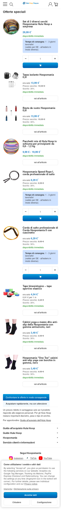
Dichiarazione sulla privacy (26, 488)
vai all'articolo (40, 98)
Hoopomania (10, 438)
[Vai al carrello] (56, 4)
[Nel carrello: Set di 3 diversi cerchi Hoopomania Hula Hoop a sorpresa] (40, 65)
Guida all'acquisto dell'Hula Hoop (35, 420)
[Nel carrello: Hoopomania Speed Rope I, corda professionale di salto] (40, 218)
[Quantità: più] (55, 58)
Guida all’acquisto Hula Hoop (19, 428)
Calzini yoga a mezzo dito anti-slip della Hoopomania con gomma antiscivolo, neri (40, 324)
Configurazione (44, 502)
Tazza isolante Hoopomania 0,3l (38, 75)
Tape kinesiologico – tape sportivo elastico (37, 287)
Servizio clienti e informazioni (19, 442)
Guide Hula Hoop (12, 433)
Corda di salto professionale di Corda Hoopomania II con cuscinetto (40, 230)
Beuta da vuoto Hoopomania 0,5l (39, 109)
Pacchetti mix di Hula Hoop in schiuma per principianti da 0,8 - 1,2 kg (40, 143)
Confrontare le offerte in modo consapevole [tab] (26, 397)
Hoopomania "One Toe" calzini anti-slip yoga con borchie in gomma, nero (40, 360)
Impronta (8, 488)
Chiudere (16, 502)
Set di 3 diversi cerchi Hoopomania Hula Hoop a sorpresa (37, 24)
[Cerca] (11, 4)
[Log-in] (50, 4)
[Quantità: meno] (26, 58)
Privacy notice (30, 483)
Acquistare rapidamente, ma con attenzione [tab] (26, 403)
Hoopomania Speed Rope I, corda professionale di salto (39, 172)
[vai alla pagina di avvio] (30, 4)
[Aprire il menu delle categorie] (5, 4)
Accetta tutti (30, 495)
